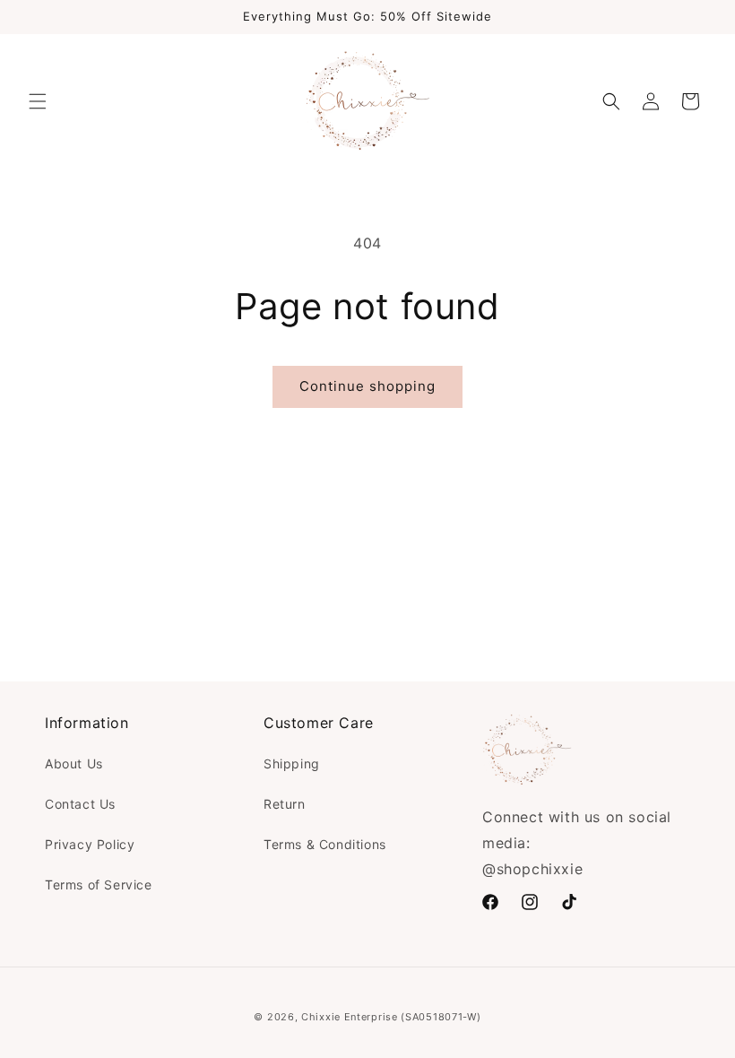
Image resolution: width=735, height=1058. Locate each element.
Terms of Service (98, 884)
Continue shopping (367, 386)
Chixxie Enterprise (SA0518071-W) (390, 1016)
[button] (37, 101)
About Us (74, 763)
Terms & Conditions (325, 844)
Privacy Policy (89, 844)
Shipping (292, 763)
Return (285, 803)
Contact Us (80, 803)
